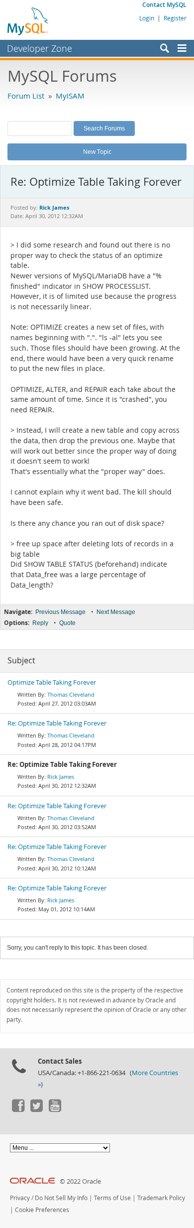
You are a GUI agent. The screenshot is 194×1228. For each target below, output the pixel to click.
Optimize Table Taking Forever (51, 682)
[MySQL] (28, 21)
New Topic (97, 151)
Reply (40, 622)
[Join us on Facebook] (18, 1109)
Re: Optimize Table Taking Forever (56, 723)
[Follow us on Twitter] (36, 1109)
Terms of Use (112, 1198)
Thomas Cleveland (71, 694)
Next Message (116, 612)
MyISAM (70, 96)
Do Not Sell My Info (61, 1198)
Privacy (20, 1198)
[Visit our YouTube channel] (55, 1109)
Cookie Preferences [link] (42, 1210)
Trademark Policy (161, 1198)
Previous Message (60, 612)
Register (175, 18)
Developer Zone (39, 48)
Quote (67, 622)
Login (146, 18)
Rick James (60, 776)
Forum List (25, 96)
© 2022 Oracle (80, 1181)
